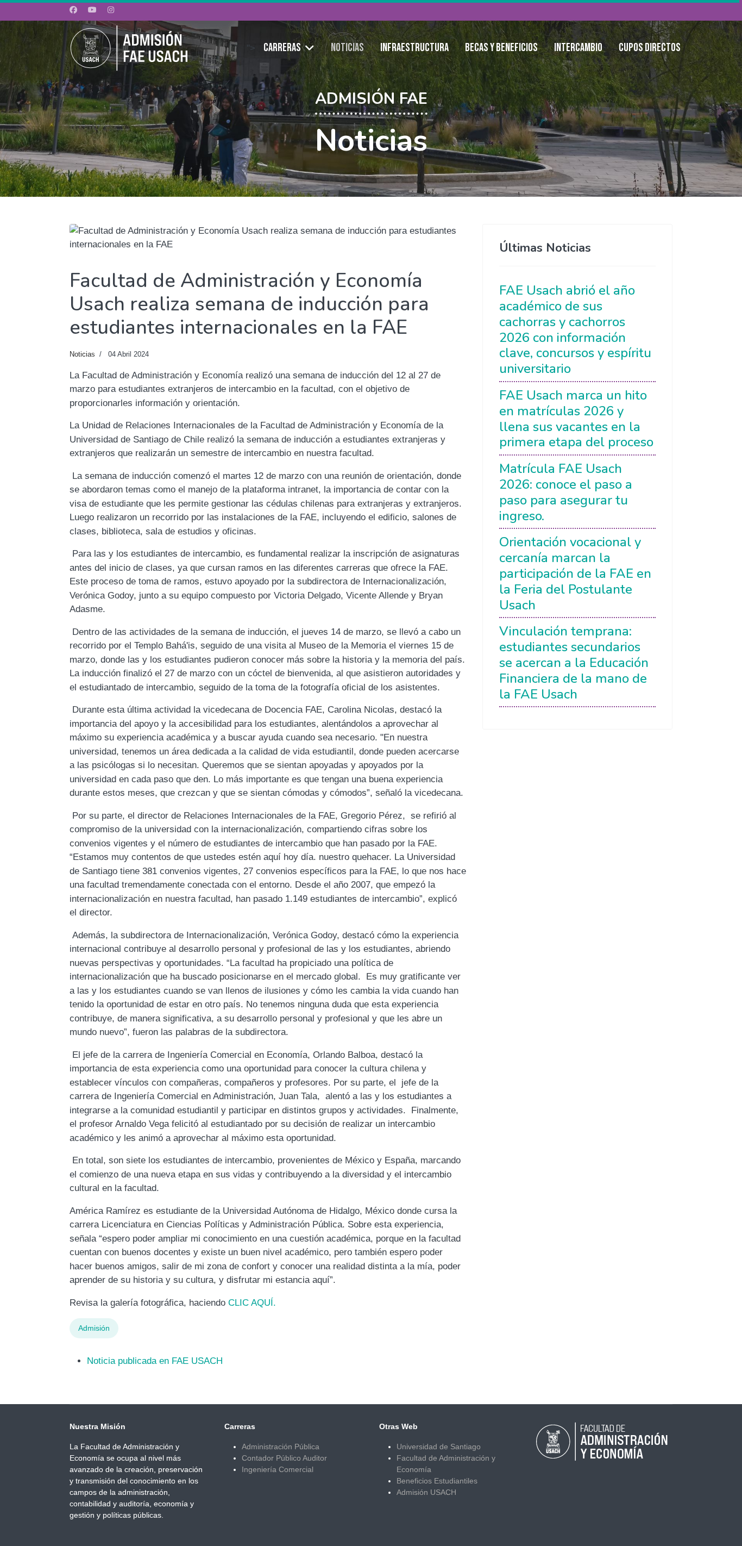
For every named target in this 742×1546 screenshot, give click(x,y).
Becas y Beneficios (501, 47)
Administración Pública (280, 1446)
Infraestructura (414, 47)
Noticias (347, 47)
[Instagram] (111, 9)
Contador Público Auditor (284, 1458)
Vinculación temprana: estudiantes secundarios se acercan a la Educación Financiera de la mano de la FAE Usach (574, 662)
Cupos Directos (650, 47)
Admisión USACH (426, 1492)
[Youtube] (92, 9)
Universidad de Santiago (439, 1446)
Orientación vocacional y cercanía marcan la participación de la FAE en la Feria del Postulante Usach (575, 573)
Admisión (94, 1328)
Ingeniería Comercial (277, 1469)
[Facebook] (73, 9)
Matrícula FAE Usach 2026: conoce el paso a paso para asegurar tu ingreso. (565, 492)
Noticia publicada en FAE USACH (155, 1361)
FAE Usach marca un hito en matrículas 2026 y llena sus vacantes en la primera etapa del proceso (576, 418)
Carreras (282, 47)
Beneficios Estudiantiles (437, 1480)
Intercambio (578, 47)
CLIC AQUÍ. (252, 1303)
